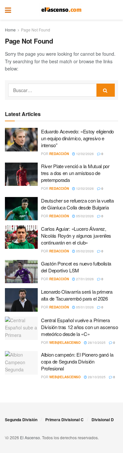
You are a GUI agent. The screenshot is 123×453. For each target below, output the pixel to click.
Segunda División (21, 420)
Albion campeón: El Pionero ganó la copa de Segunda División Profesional (77, 361)
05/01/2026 (84, 307)
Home (10, 29)
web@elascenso (65, 342)
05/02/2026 (84, 216)
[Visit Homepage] (61, 9)
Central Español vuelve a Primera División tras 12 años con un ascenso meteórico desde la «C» (79, 327)
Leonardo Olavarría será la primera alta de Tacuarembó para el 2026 (77, 295)
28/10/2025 (96, 342)
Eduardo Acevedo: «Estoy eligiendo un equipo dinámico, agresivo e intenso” (77, 138)
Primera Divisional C (64, 420)
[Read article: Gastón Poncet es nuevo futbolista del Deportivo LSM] (21, 272)
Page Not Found (35, 29)
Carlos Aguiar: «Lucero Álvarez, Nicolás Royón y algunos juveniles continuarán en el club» (76, 235)
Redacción (59, 153)
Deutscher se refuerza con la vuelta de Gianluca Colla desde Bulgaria (77, 204)
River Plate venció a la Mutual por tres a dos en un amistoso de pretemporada (75, 173)
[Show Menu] (8, 10)
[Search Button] (115, 10)
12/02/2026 (84, 153)
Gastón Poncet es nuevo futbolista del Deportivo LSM (76, 267)
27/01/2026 (84, 279)
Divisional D (103, 420)
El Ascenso (30, 437)
